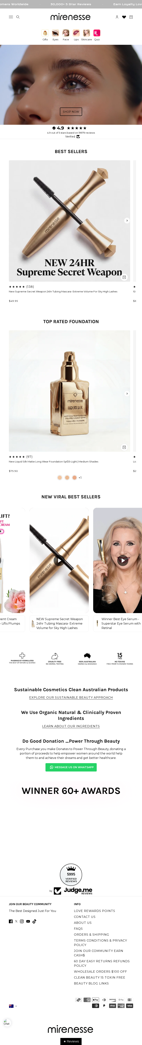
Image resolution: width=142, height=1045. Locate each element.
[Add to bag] (124, 277)
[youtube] (28, 921)
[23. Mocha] (74, 477)
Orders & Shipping (91, 934)
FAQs (78, 928)
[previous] (15, 220)
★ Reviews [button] (71, 1041)
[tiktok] (34, 921)
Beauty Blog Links (91, 983)
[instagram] (21, 921)
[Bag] (131, 17)
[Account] (117, 17)
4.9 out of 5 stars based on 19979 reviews (71, 132)
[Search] (18, 17)
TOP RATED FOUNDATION (71, 321)
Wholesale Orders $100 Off (100, 971)
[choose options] (124, 447)
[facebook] (10, 921)
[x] (16, 921)
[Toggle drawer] (11, 17)
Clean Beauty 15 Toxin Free (99, 977)
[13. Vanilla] (60, 477)
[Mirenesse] (71, 17)
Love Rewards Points (94, 911)
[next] (127, 220)
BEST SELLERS (71, 151)
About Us (83, 923)
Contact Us (85, 917)
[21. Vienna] (67, 477)
